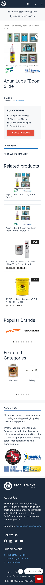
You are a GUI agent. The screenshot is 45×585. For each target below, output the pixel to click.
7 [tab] (29, 342)
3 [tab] (19, 342)
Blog (10, 572)
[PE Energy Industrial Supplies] (3, 4)
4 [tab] (21, 342)
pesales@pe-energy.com (28, 526)
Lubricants (16, 26)
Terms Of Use (12, 576)
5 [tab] (23, 342)
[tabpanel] (13, 330)
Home (6, 26)
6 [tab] (26, 342)
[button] (34, 4)
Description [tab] (10, 145)
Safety (32, 380)
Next (43, 332)
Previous (2, 332)
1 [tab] (13, 342)
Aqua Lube (20, 100)
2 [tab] (16, 342)
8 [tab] (31, 342)
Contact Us (25, 576)
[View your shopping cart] (27, 4)
